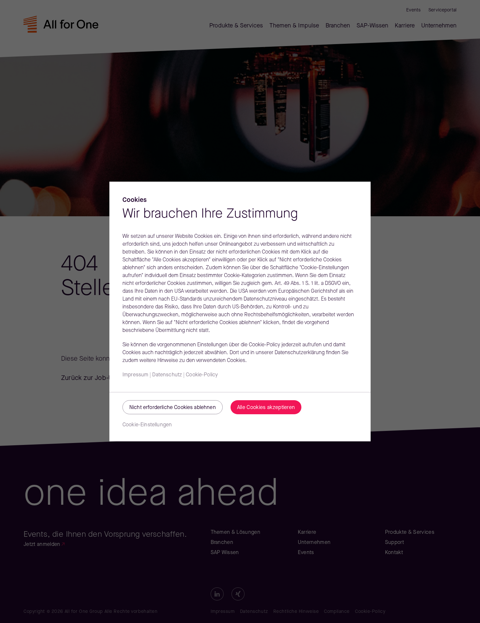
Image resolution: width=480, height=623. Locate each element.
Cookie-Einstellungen (147, 425)
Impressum (135, 375)
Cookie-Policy (202, 375)
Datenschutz (167, 375)
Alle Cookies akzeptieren (266, 407)
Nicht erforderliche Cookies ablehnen (172, 407)
